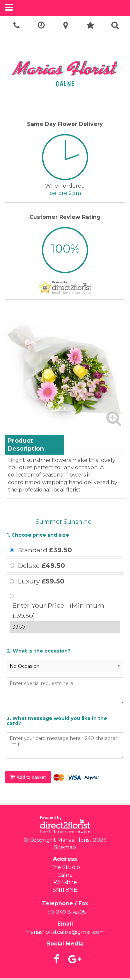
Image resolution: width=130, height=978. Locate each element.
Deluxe (41, 566)
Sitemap (65, 847)
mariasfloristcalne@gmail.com (65, 932)
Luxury (41, 581)
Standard (45, 550)
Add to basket (31, 777)
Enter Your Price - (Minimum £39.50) (58, 610)
